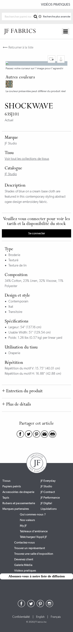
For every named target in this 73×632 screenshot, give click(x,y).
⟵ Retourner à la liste (18, 47)
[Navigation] (65, 31)
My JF (23, 525)
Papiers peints (11, 486)
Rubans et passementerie (18, 503)
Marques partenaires (15, 509)
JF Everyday (48, 480)
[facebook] (21, 606)
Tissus (6, 480)
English (40, 616)
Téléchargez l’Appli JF (33, 537)
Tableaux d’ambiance (34, 531)
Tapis (5, 497)
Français (56, 616)
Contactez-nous (24, 542)
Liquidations (49, 509)
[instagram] (49, 606)
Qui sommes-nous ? (33, 514)
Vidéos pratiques (55, 4)
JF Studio (11, 174)
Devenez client (23, 559)
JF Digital (46, 503)
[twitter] (31, 606)
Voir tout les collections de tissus (27, 159)
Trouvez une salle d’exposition (33, 553)
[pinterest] (40, 606)
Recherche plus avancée (56, 16)
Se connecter (36, 233)
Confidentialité (21, 616)
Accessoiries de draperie (18, 492)
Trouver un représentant (29, 548)
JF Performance (50, 497)
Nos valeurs (27, 520)
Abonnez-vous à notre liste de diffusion (36, 576)
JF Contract (48, 492)
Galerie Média (23, 565)
